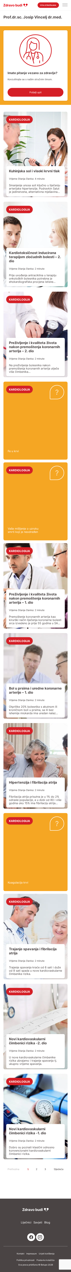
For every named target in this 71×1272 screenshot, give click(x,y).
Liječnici (26, 1222)
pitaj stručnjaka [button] (48, 5)
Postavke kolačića (45, 1260)
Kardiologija (19, 119)
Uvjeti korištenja (46, 1253)
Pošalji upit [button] (35, 92)
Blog (47, 1222)
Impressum (31, 1253)
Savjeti (37, 1222)
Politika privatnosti (25, 1260)
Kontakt (20, 1253)
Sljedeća (58, 1169)
